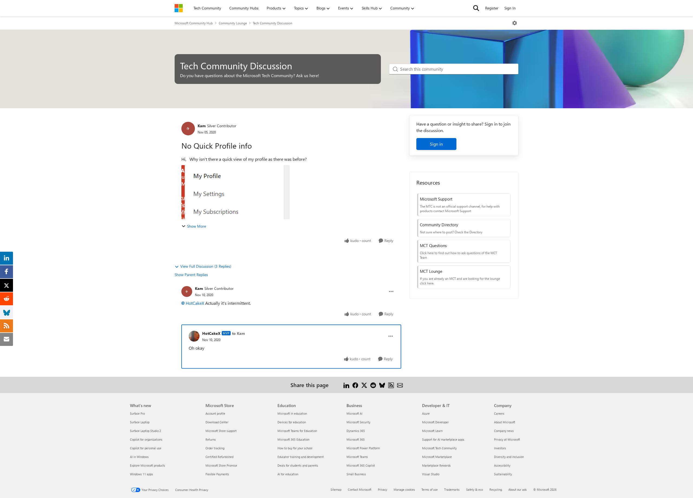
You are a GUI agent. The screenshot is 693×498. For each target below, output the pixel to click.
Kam (202, 125)
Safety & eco (474, 489)
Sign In (510, 8)
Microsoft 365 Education (293, 439)
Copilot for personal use (145, 448)
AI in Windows (139, 457)
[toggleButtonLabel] (514, 23)
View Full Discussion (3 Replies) (205, 266)
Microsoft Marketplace (437, 457)
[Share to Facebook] (355, 385)
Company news (504, 431)
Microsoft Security (358, 422)
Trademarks (452, 489)
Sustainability (503, 474)
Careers (499, 413)
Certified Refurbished (219, 457)
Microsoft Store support (221, 431)
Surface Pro (137, 413)
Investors (500, 448)
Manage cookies (404, 489)
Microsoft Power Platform (363, 448)
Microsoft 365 (355, 439)
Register (491, 8)
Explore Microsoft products (147, 465)
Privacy (382, 489)
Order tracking (214, 448)
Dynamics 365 (355, 431)
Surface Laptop (139, 422)
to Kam (238, 333)
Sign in (436, 144)
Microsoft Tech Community (439, 448)
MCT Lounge (431, 271)
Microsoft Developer (435, 422)
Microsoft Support (436, 199)
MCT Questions (433, 245)
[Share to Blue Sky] (382, 385)
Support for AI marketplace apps (443, 439)
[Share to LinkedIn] (346, 385)
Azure (426, 413)
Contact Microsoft (359, 489)
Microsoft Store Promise (221, 465)
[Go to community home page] (179, 8)
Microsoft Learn (432, 431)
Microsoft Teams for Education (297, 431)
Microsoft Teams (357, 457)
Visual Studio (430, 474)
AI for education (287, 474)
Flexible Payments (217, 474)
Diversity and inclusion (509, 457)
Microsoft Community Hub (194, 23)
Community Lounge (233, 23)
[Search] (476, 8)
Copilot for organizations (146, 439)
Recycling (495, 489)
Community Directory (439, 224)
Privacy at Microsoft (507, 439)
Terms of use (429, 489)
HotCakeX (195, 303)
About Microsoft (504, 422)
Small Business (356, 474)
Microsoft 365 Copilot (360, 465)
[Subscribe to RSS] (391, 385)
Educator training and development (300, 457)
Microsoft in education (292, 413)
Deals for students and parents (297, 465)
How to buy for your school (294, 448)
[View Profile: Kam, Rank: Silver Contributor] (188, 128)
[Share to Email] (400, 385)
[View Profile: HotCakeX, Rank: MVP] (194, 336)
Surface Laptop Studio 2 (145, 431)
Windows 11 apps (141, 474)
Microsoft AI (354, 413)
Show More (196, 226)
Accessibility (502, 465)
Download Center (216, 422)
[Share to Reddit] (373, 385)
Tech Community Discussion (272, 23)
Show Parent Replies (191, 274)
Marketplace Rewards (436, 465)
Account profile (215, 413)
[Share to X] (364, 385)
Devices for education (291, 422)
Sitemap (336, 489)
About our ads (517, 489)
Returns (210, 439)
